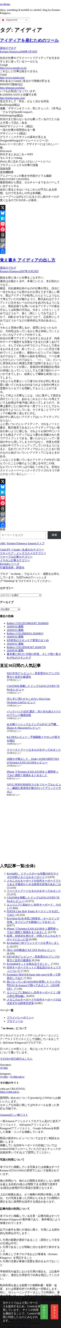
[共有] (30, 251)
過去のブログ (8, 48)
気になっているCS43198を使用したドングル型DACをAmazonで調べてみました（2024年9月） (33, 985)
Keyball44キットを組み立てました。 (28, 963)
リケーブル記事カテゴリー (16, 556)
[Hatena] (30, 218)
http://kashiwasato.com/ (12, 98)
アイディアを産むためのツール (29, 40)
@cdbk (4, 1067)
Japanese (11, 19)
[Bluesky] (30, 213)
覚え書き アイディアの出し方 (27, 260)
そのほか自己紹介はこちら (16, 1058)
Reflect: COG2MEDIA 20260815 (25, 633)
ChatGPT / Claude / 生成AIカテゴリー (22, 549)
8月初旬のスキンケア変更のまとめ (28, 640)
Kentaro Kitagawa (10, 51)
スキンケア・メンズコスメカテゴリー (23, 553)
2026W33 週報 (15, 630)
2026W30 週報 (15, 650)
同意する (44, 1312)
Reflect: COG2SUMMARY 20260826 (27, 623)
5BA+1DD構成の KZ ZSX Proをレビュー (31, 950)
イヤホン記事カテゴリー (15, 560)
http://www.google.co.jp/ (13, 67)
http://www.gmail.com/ (12, 77)
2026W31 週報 (15, 643)
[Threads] (30, 235)
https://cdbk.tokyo (9, 1091)
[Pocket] (30, 224)
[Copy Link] (30, 245)
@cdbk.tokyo (17, 1076)
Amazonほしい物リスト (14, 1114)
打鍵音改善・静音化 (12, 567)
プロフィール (15, 1021)
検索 (2, 529)
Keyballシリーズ (9, 563)
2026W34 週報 (15, 626)
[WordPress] (30, 240)
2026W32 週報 (15, 636)
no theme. (5, 4)
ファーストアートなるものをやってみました (34, 749)
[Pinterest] (30, 229)
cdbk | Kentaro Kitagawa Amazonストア (22, 543)
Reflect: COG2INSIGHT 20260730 (26, 647)
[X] (30, 207)
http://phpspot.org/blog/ (12, 87)
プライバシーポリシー (20, 1017)
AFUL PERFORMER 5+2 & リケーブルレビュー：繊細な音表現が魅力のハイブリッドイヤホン (34, 788)
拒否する (54, 1312)
